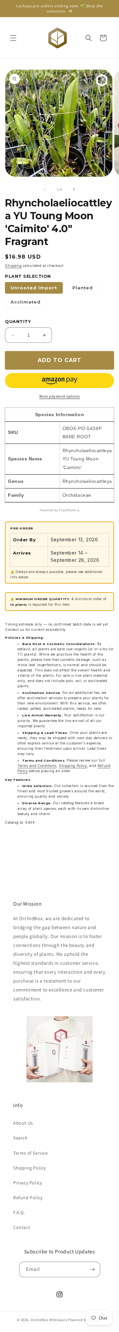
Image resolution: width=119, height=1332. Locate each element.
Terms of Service (30, 1153)
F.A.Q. (19, 1212)
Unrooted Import (34, 287)
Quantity (18, 321)
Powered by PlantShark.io (59, 510)
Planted (82, 287)
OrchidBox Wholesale (48, 1319)
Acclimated (26, 302)
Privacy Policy (27, 1183)
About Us (23, 1123)
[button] (13, 38)
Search (20, 1138)
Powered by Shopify (85, 1319)
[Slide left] (45, 189)
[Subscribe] (92, 1269)
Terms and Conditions (37, 766)
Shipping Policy (73, 766)
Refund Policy (28, 1198)
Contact (21, 1227)
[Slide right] (74, 189)
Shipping (13, 266)
